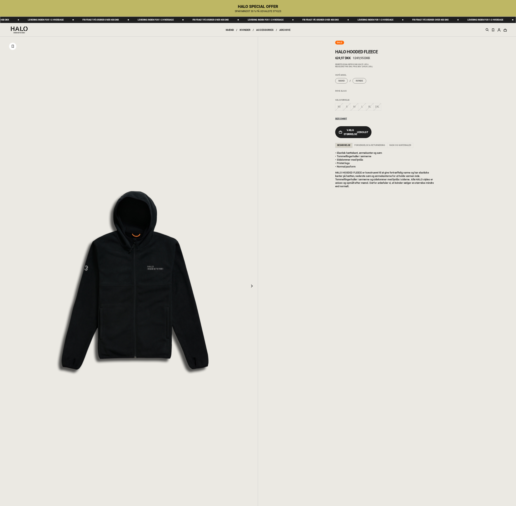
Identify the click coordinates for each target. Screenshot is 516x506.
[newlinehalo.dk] (19, 29)
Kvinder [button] (245, 29)
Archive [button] (284, 29)
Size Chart (341, 118)
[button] (499, 30)
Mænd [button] (230, 29)
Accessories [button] (265, 29)
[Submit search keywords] (487, 30)
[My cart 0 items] (505, 30)
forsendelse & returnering (369, 145)
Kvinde (359, 81)
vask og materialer (400, 145)
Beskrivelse (343, 145)
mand (341, 81)
